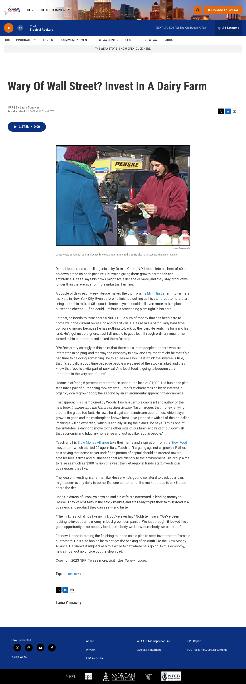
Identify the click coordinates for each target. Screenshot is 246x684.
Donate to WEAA (224, 10)
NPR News (74, 573)
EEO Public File (95, 658)
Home (8, 40)
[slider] (26, 28)
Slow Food (179, 442)
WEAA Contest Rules (115, 40)
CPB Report (194, 641)
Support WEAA (146, 40)
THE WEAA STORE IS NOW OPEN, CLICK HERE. (123, 48)
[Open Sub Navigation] (35, 40)
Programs (24, 40)
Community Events (76, 40)
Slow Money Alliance (93, 442)
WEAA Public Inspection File (153, 641)
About (170, 40)
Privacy (90, 649)
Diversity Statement (149, 649)
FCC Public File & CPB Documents (207, 649)
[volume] (20, 28)
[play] (9, 28)
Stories (47, 40)
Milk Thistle (156, 293)
